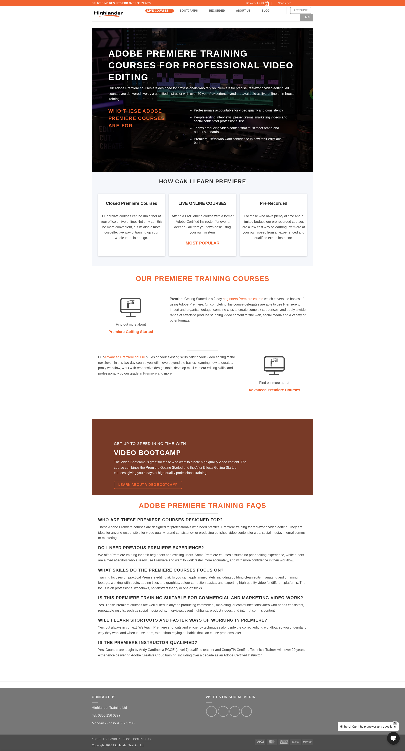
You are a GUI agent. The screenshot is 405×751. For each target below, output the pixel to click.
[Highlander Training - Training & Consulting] (108, 14)
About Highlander (106, 739)
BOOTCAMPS (189, 10)
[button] (257, 3)
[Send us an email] (303, 3)
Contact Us (142, 739)
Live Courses (158, 10)
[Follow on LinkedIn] (307, 3)
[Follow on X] (299, 3)
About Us (243, 10)
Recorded (217, 10)
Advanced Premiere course (124, 357)
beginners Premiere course (243, 299)
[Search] (279, 10)
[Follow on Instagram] (223, 711)
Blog (266, 10)
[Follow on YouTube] (311, 3)
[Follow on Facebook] (295, 3)
